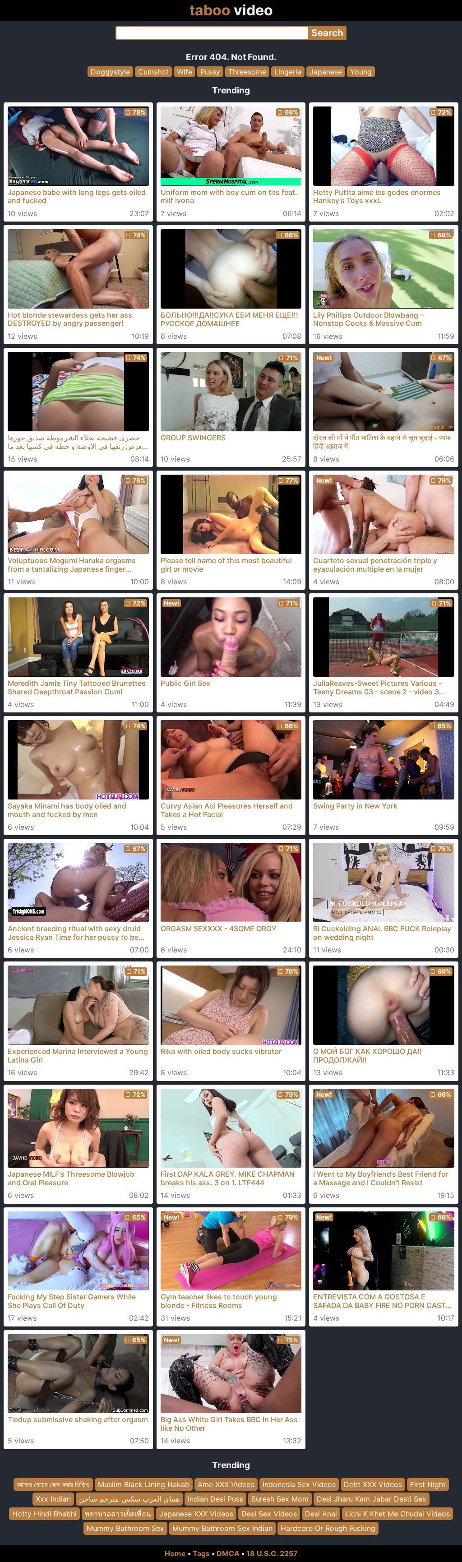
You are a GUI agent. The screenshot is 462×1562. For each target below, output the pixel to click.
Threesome (247, 71)
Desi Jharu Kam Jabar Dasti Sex (371, 1498)
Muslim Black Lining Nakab (143, 1484)
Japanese (326, 71)
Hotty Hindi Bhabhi (44, 1513)
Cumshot (153, 71)
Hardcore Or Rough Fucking (328, 1528)
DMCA (228, 1553)
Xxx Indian (53, 1498)
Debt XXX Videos (373, 1484)
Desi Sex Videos (269, 1513)
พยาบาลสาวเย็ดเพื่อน (118, 1513)
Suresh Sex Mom (280, 1498)
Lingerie (287, 71)
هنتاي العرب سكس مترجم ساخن (129, 1498)
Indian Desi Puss (215, 1498)
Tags (201, 1553)
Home (175, 1553)
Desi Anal (321, 1513)
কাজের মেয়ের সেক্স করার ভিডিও (53, 1484)
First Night (428, 1484)
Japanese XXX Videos (196, 1513)
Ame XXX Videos (226, 1484)
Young (361, 71)
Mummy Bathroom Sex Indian (222, 1528)
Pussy (210, 71)
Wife (184, 71)
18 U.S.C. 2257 (272, 1553)
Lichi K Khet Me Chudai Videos (397, 1513)
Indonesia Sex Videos (299, 1484)
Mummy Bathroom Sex (125, 1528)
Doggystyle (110, 71)
